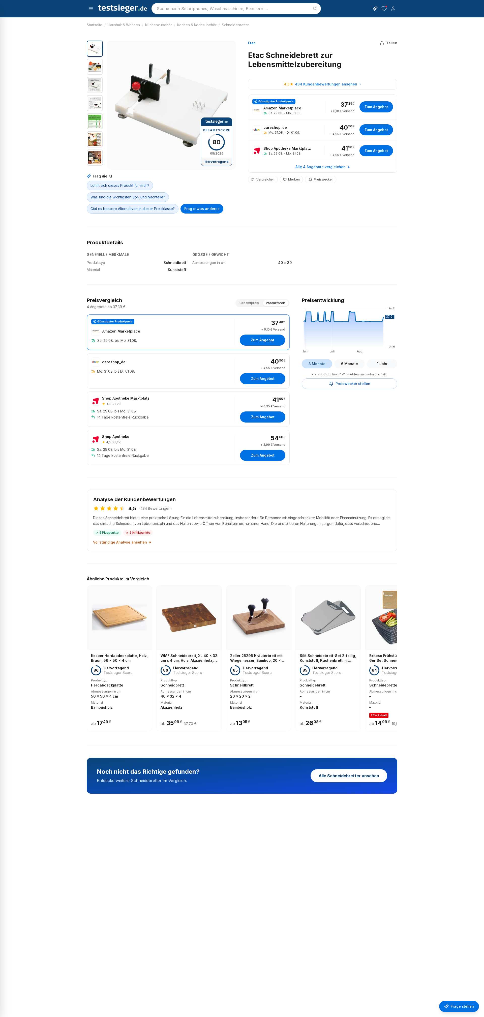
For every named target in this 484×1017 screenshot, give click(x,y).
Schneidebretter (235, 25)
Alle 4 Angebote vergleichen (320, 167)
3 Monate (317, 364)
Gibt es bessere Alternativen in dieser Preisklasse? (132, 208)
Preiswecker (323, 179)
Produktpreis (276, 303)
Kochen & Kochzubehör (197, 25)
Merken (294, 179)
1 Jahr (382, 364)
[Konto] (393, 9)
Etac (252, 43)
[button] (171, 105)
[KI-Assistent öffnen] (375, 9)
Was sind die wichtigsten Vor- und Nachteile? (127, 197)
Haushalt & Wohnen (124, 25)
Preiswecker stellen (353, 383)
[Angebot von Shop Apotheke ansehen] (188, 447)
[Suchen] (315, 9)
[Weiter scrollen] (395, 654)
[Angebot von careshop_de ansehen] (322, 129)
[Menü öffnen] (91, 9)
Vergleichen (265, 179)
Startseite (94, 25)
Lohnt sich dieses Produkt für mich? (119, 185)
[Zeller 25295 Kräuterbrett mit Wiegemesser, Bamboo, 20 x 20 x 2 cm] (258, 658)
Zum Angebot (376, 107)
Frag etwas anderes (202, 208)
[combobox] (236, 8)
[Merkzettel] (384, 9)
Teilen (391, 43)
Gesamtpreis (249, 303)
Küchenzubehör (158, 25)
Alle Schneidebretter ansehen (349, 775)
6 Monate (349, 364)
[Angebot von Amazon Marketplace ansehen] (322, 107)
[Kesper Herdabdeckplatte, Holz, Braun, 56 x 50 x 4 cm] (119, 658)
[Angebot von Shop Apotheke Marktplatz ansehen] (322, 150)
